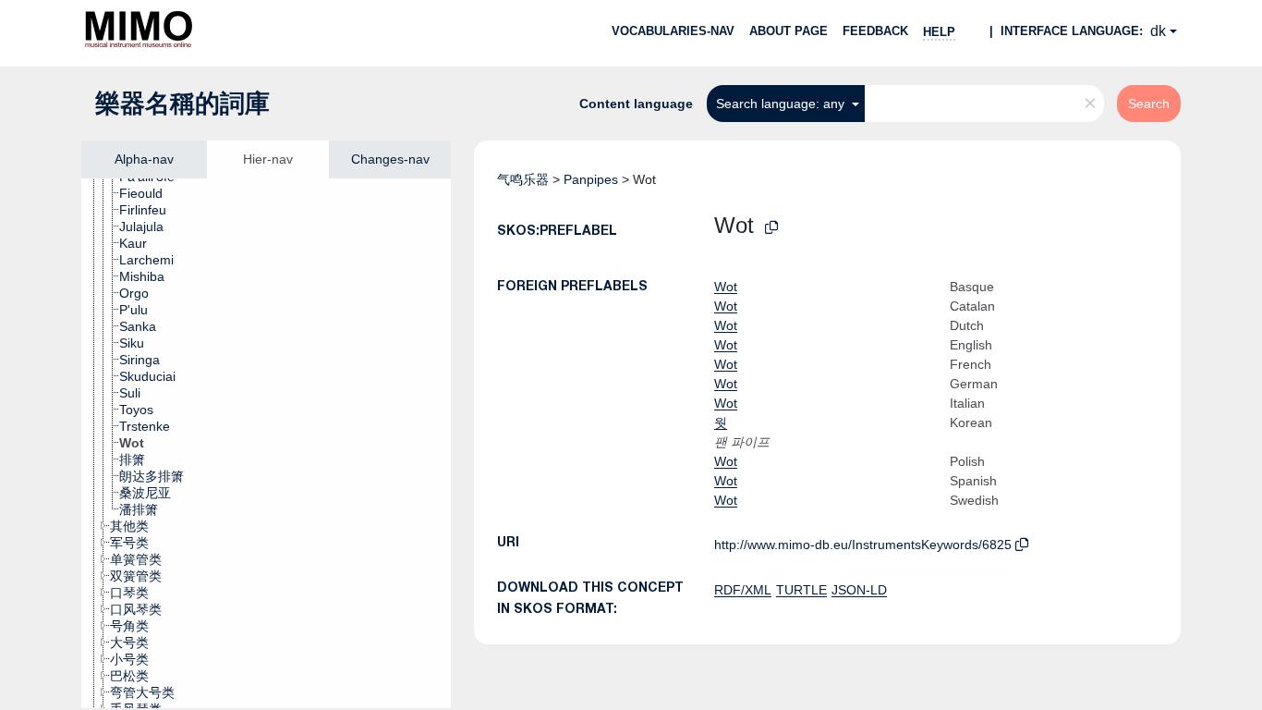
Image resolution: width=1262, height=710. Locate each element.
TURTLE (801, 589)
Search (1149, 103)
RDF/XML (742, 589)
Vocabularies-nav (673, 31)
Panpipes (591, 179)
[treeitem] (148, 193)
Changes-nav (390, 159)
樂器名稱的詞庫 (182, 103)
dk (1158, 31)
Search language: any (782, 103)
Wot (725, 286)
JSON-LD (859, 589)
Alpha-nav (144, 159)
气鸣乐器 (523, 179)
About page (788, 31)
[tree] (266, 443)
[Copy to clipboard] (771, 228)
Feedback (875, 31)
